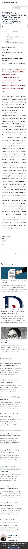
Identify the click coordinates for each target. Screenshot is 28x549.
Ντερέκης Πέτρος (13, 535)
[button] (3, 27)
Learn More (11, 548)
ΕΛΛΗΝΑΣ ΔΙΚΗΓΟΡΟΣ (11, 2)
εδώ (9, 236)
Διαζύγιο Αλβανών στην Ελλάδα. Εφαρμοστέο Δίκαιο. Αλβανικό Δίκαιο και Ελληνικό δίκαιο (10, 469)
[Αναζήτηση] (26, 2)
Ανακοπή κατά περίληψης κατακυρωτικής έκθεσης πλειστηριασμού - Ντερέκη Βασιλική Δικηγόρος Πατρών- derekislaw (12, 311)
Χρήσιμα (4, 240)
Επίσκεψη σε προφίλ (14, 540)
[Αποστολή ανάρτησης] (3, 239)
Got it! (18, 548)
